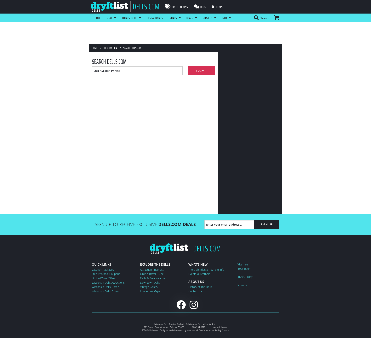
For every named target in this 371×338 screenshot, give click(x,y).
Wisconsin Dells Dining (105, 291)
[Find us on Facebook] (181, 304)
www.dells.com (220, 327)
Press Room (244, 268)
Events (173, 18)
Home (98, 18)
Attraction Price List (152, 269)
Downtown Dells (150, 282)
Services (207, 18)
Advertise (242, 264)
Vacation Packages (103, 269)
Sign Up (267, 224)
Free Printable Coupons (106, 274)
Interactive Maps (150, 291)
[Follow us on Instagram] (194, 304)
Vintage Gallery (149, 287)
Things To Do (129, 18)
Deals (219, 7)
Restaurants (155, 18)
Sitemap (242, 285)
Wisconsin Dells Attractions (108, 282)
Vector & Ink (192, 330)
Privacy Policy (244, 277)
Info (224, 18)
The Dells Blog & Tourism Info (206, 269)
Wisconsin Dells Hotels (105, 287)
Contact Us (195, 291)
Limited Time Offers (104, 278)
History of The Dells (200, 287)
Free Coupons (179, 7)
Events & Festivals (199, 274)
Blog (203, 7)
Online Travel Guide (152, 274)
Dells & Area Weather (153, 278)
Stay (109, 18)
